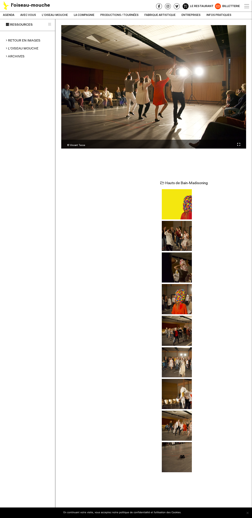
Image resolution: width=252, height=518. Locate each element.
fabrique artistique (160, 15)
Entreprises (191, 15)
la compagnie (84, 15)
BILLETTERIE (231, 6)
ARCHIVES (16, 56)
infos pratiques (218, 15)
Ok (185, 512)
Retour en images (24, 40)
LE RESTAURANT (201, 6)
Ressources (21, 25)
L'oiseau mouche (23, 48)
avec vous (28, 15)
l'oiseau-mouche (55, 15)
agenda (8, 15)
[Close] (246, 6)
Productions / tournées (119, 15)
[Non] (247, 513)
